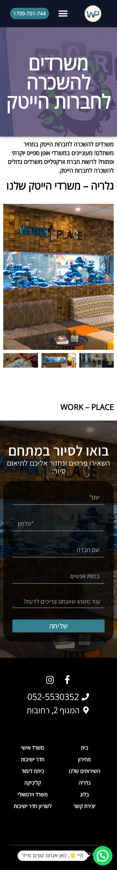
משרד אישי (32, 747)
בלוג (84, 794)
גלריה (85, 782)
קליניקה (32, 782)
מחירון (84, 759)
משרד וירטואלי (33, 794)
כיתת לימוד (32, 771)
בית (84, 747)
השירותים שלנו (84, 771)
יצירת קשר (84, 806)
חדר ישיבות (33, 759)
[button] (63, 13)
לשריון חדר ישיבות (33, 806)
